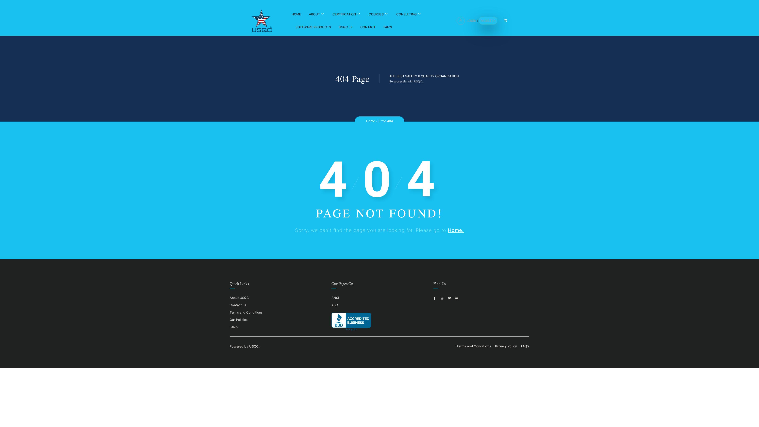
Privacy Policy (506, 346)
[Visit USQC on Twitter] (450, 298)
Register (488, 21)
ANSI (335, 298)
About (314, 14)
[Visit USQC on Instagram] (443, 298)
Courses (376, 14)
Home (296, 14)
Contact (368, 27)
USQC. (254, 346)
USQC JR (345, 27)
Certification (344, 14)
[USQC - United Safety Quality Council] (262, 21)
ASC (334, 305)
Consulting (406, 14)
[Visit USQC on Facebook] (435, 298)
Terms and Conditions (246, 312)
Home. (456, 230)
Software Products (313, 27)
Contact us (238, 305)
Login (471, 21)
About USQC (239, 298)
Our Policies (238, 320)
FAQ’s (387, 27)
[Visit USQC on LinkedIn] (457, 298)
